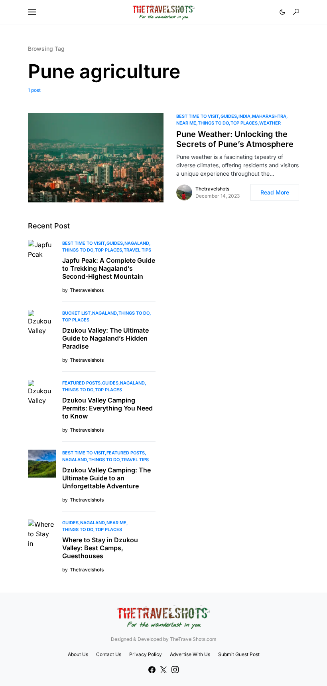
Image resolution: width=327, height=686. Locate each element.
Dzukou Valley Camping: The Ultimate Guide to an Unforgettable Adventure (106, 478)
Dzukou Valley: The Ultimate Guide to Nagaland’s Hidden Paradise (105, 338)
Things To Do (213, 123)
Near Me (186, 123)
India (244, 116)
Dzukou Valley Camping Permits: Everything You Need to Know (107, 408)
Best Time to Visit (197, 116)
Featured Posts (81, 383)
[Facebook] (152, 669)
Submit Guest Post (239, 654)
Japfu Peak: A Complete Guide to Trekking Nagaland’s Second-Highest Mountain (108, 268)
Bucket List (76, 313)
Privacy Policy (145, 654)
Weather (270, 123)
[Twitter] (163, 669)
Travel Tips (137, 250)
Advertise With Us (190, 654)
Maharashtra (269, 116)
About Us (78, 654)
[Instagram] (175, 669)
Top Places (244, 123)
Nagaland (136, 243)
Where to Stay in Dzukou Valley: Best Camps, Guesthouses (100, 548)
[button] (32, 12)
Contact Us (108, 654)
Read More (274, 192)
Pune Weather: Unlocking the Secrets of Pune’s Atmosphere (235, 139)
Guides (229, 116)
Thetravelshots (212, 189)
